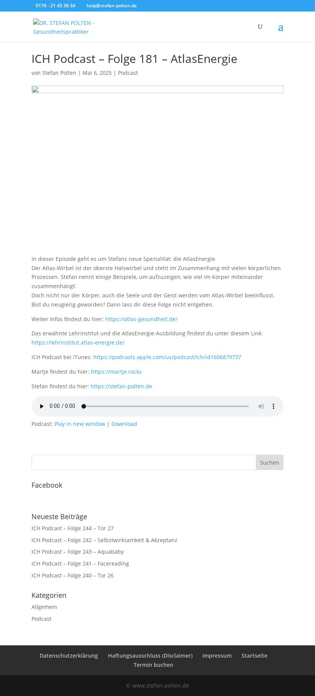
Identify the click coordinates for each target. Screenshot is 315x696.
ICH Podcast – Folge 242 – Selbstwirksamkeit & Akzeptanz (104, 540)
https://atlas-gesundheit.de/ (141, 319)
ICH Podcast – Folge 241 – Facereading (80, 563)
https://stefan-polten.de (121, 386)
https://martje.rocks (116, 371)
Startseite (254, 655)
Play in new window (80, 423)
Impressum (217, 655)
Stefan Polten (59, 72)
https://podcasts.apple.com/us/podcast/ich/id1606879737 (167, 357)
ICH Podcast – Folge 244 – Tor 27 (73, 528)
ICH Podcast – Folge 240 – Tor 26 (73, 575)
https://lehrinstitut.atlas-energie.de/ (78, 342)
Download (124, 423)
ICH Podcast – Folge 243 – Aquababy (78, 551)
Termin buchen (153, 664)
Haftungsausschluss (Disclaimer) (150, 655)
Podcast (128, 72)
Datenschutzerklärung (69, 655)
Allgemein (44, 606)
